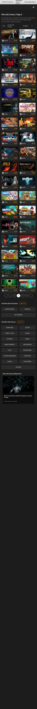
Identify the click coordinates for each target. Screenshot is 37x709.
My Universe (11, 21)
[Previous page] (10, 295)
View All (23, 303)
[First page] (6, 295)
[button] (7, 2)
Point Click (28, 18)
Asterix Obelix (27, 19)
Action (21, 18)
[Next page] (31, 295)
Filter (3, 26)
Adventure (16, 18)
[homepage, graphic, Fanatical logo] (8, 7)
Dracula (3, 21)
